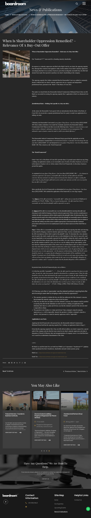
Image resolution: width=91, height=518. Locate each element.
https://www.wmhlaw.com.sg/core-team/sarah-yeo (53, 356)
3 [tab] (47, 451)
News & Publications (19, 15)
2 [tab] (44, 451)
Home (56, 500)
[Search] (77, 3)
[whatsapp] (88, 509)
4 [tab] (49, 451)
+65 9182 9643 (33, 503)
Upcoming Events (60, 508)
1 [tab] (42, 451)
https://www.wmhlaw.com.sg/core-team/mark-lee (52, 353)
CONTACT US (45, 479)
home (7, 15)
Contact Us (78, 500)
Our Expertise (58, 504)
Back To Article (8, 371)
